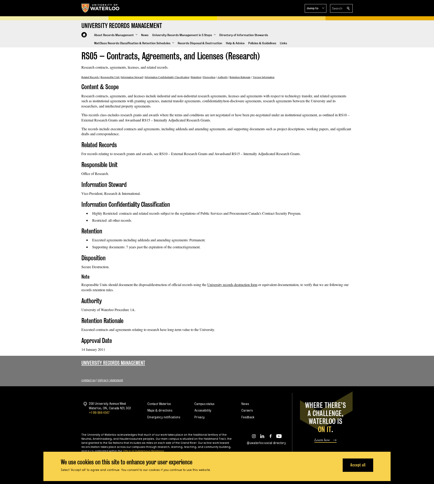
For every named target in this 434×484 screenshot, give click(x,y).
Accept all (358, 465)
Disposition (209, 77)
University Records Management (113, 363)
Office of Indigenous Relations (143, 451)
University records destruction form (232, 284)
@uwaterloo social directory (266, 443)
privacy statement (110, 379)
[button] (315, 8)
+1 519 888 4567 (99, 412)
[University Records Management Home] (84, 34)
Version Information (263, 77)
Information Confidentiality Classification (167, 77)
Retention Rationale (240, 77)
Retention (196, 77)
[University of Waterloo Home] (100, 8)
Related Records (90, 77)
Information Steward (132, 77)
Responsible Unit (110, 77)
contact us (88, 379)
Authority (222, 77)
